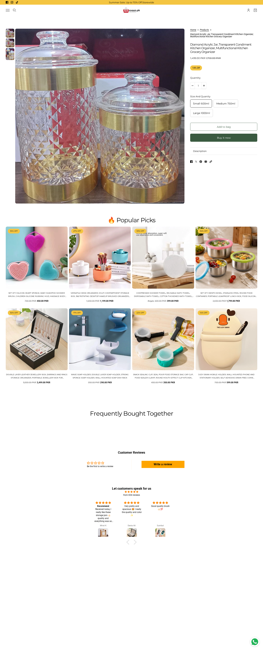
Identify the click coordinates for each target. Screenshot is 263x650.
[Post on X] (196, 161)
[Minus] (192, 85)
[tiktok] (17, 2)
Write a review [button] (163, 464)
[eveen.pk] (131, 10)
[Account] (248, 10)
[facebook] (7, 2)
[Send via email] (206, 162)
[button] (211, 162)
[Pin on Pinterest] (201, 162)
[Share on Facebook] (191, 162)
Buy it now (224, 137)
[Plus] (204, 85)
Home (193, 30)
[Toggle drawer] (8, 10)
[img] (131, 491)
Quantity (195, 77)
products (204, 30)
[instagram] (12, 2)
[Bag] (255, 10)
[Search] (14, 10)
